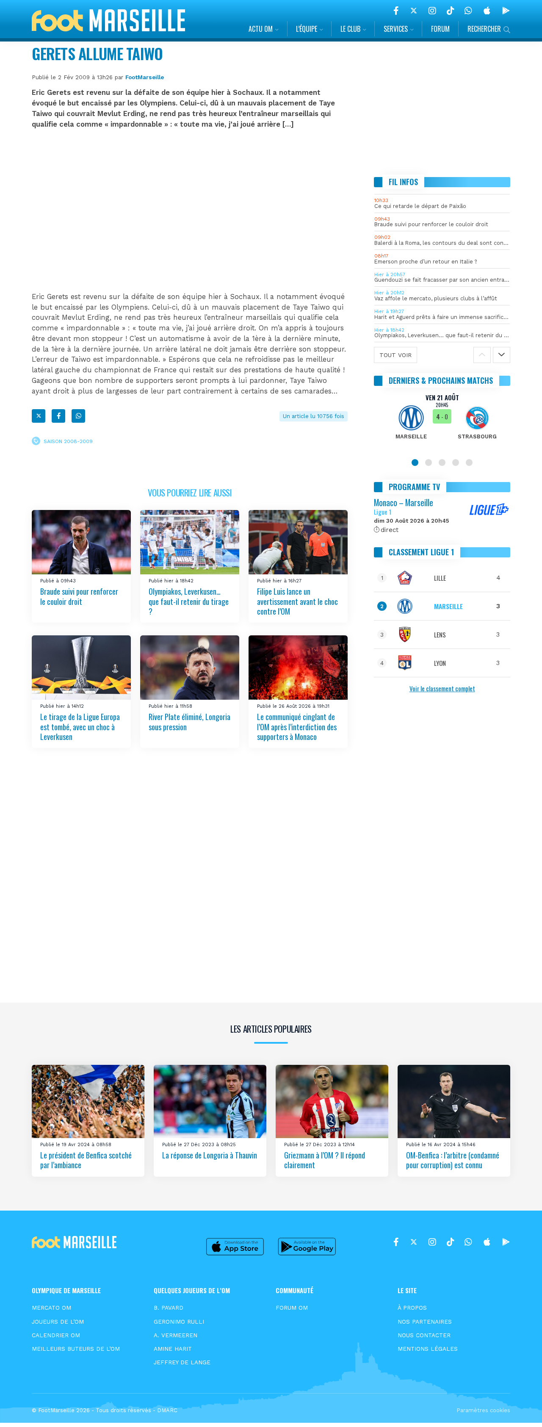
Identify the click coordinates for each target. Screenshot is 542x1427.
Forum (440, 29)
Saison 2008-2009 (68, 441)
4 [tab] (455, 462)
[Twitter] (413, 11)
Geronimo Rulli (179, 1321)
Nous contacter (424, 1335)
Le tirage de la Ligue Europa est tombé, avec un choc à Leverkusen (80, 727)
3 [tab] (442, 462)
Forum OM (292, 1307)
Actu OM (261, 29)
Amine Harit (173, 1348)
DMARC (167, 1410)
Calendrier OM (56, 1335)
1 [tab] (415, 462)
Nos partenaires (425, 1321)
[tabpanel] (442, 422)
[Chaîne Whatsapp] (468, 11)
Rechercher (484, 29)
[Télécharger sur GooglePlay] (506, 11)
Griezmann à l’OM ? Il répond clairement (324, 1160)
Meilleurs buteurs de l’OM (76, 1348)
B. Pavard (168, 1307)
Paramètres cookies (483, 1410)
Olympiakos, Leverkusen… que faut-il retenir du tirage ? (189, 601)
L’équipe (306, 29)
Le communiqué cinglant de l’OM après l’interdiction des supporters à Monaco (297, 727)
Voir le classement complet (442, 688)
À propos (412, 1307)
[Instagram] (432, 11)
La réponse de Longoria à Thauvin (209, 1155)
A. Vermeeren (175, 1335)
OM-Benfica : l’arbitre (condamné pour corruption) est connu (452, 1160)
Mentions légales (428, 1348)
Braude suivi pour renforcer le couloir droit (79, 596)
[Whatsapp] (78, 416)
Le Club (350, 29)
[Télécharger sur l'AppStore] (487, 11)
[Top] (519, 1408)
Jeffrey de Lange (182, 1362)
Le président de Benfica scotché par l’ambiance (86, 1160)
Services (396, 29)
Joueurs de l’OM (58, 1321)
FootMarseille (144, 77)
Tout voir (395, 355)
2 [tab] (428, 462)
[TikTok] (450, 11)
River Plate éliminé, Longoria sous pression (189, 722)
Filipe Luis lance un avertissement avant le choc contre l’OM (297, 601)
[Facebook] (396, 11)
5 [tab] (469, 462)
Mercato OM (51, 1307)
